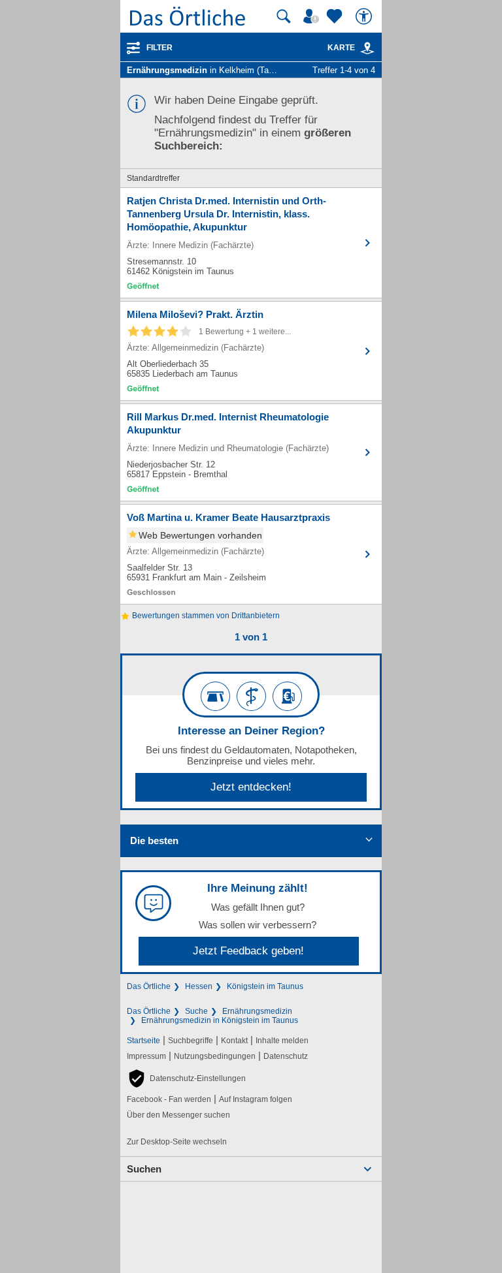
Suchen (144, 1168)
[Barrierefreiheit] (365, 16)
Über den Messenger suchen (178, 1115)
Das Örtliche (149, 986)
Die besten (154, 840)
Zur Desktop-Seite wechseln (177, 1141)
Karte (341, 47)
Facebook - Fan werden (169, 1099)
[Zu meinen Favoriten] (336, 16)
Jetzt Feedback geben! (248, 951)
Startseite (143, 1040)
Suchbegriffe (190, 1040)
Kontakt (234, 1040)
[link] (367, 48)
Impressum (146, 1056)
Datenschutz (285, 1056)
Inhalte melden (282, 1040)
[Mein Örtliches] (313, 16)
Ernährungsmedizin (257, 1011)
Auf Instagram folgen (255, 1099)
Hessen (198, 986)
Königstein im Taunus (265, 986)
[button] (186, 1078)
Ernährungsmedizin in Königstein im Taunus (219, 1020)
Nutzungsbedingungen (215, 1056)
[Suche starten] (283, 16)
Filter (159, 47)
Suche (196, 1011)
